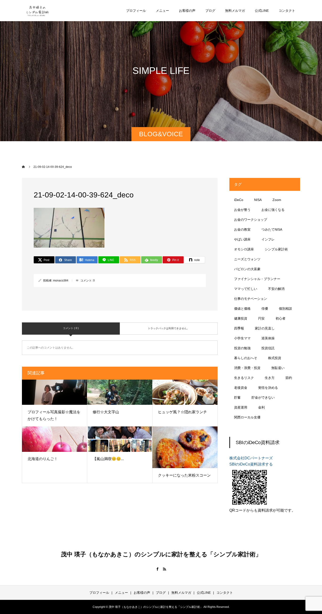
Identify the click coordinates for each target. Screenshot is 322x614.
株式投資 (274, 358)
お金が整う (242, 210)
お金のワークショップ (250, 219)
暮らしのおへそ (245, 358)
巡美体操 (268, 338)
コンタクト (287, 10)
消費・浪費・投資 (247, 368)
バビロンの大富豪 (247, 269)
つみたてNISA (271, 229)
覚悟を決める (268, 387)
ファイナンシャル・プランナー (257, 279)
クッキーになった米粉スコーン (184, 475)
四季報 (239, 328)
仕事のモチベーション (250, 299)
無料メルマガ (235, 10)
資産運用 (240, 407)
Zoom (276, 200)
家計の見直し (265, 328)
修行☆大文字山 (106, 412)
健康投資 (240, 318)
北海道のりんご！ (43, 459)
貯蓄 (237, 397)
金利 (261, 407)
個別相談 (285, 308)
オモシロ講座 (244, 249)
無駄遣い (278, 368)
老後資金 (240, 387)
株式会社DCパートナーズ (251, 458)
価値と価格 (242, 308)
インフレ (268, 239)
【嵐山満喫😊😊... (108, 459)
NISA (258, 200)
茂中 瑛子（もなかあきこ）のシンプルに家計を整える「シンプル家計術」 (161, 554)
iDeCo (238, 200)
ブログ (210, 10)
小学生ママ (242, 338)
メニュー (162, 10)
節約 (288, 378)
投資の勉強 (242, 348)
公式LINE (262, 10)
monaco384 (60, 280)
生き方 (270, 378)
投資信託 (268, 348)
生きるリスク (244, 378)
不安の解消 (276, 289)
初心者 (280, 318)
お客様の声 (187, 10)
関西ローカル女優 (247, 417)
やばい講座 (242, 239)
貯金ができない (263, 397)
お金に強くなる (273, 210)
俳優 (264, 308)
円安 (261, 318)
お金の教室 (242, 229)
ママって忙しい (245, 289)
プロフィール (136, 10)
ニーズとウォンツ (247, 259)
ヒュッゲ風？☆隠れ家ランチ (182, 412)
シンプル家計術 (276, 249)
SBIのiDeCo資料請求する (251, 464)
